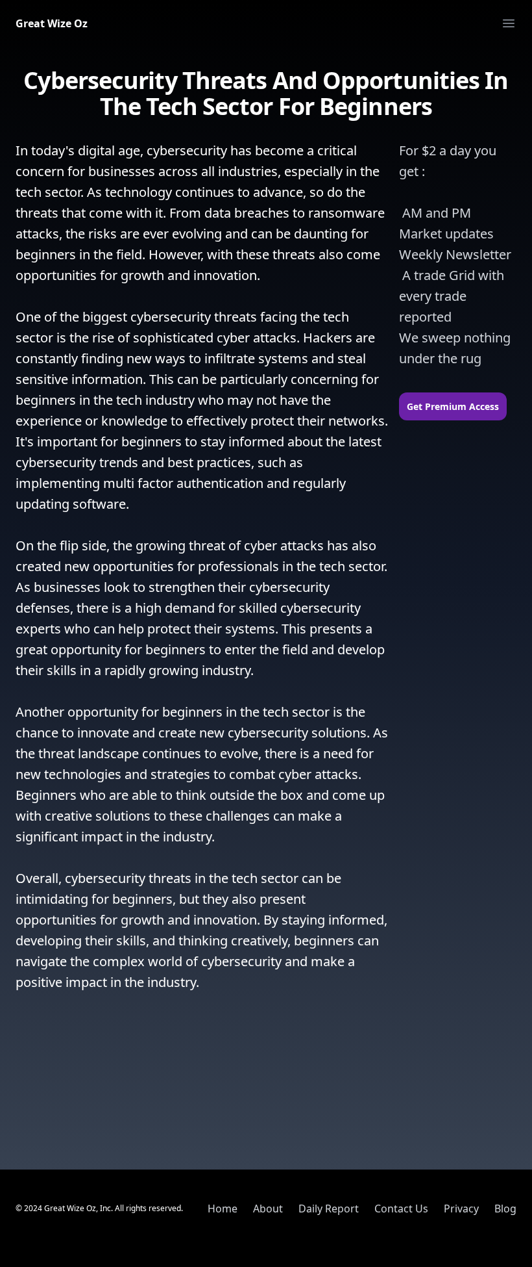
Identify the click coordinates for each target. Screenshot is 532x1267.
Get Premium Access (453, 406)
